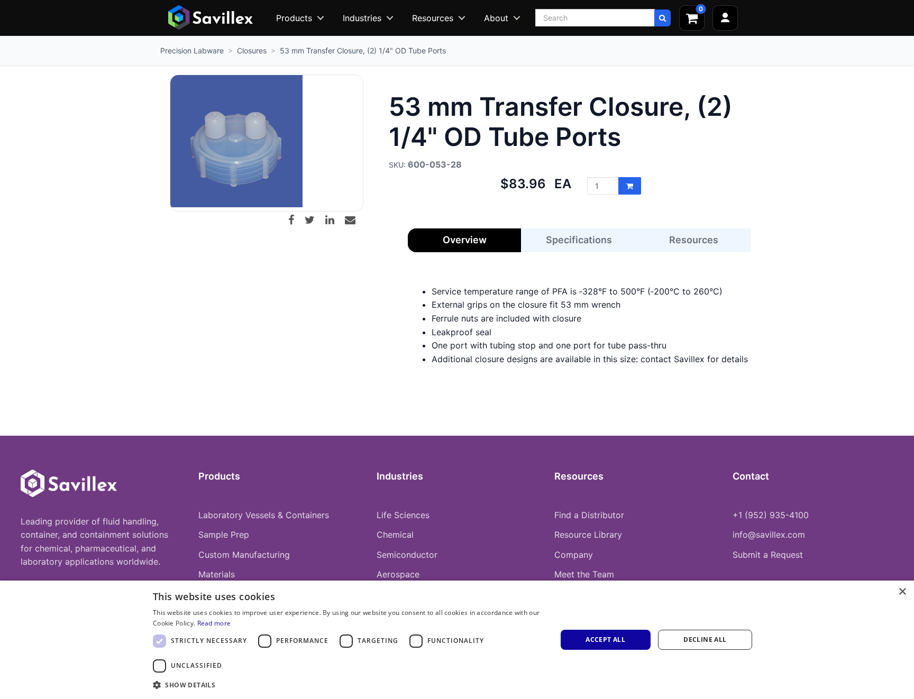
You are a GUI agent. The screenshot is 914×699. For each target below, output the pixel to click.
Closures (252, 50)
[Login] (725, 18)
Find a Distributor (589, 515)
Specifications (579, 239)
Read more (214, 623)
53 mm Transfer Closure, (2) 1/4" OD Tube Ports (363, 50)
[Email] (354, 220)
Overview (465, 239)
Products (294, 18)
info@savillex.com (769, 534)
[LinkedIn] (333, 220)
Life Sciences (403, 515)
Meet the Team (584, 574)
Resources (432, 18)
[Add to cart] (629, 186)
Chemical (395, 534)
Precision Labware (192, 50)
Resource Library (588, 534)
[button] (349, 684)
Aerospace (398, 574)
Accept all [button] (605, 639)
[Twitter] (314, 220)
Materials (216, 574)
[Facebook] (295, 220)
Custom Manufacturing (244, 554)
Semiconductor (407, 554)
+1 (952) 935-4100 (771, 515)
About (496, 18)
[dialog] (457, 640)
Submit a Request (768, 554)
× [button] (902, 592)
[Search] (662, 18)
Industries (362, 18)
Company (573, 554)
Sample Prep (223, 534)
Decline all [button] (704, 639)
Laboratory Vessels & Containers (263, 515)
